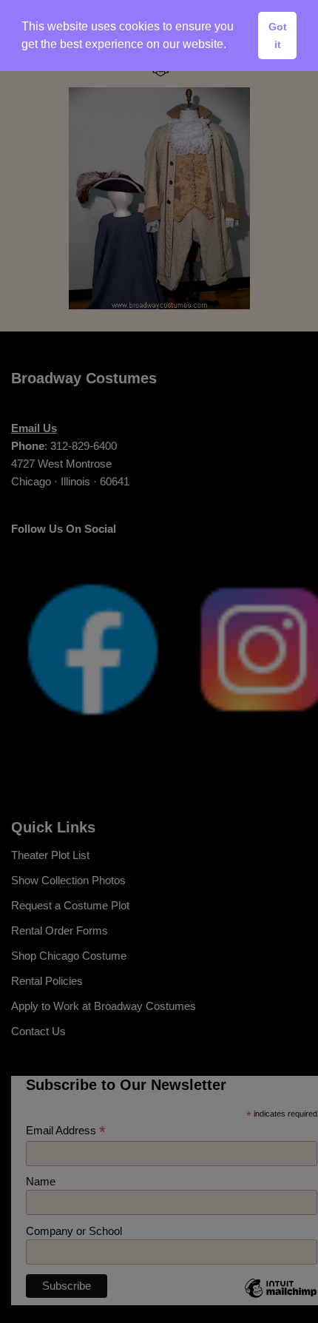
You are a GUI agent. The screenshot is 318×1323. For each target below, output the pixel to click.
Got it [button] (277, 35)
